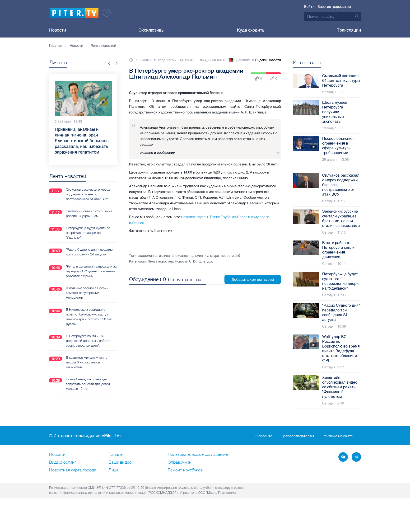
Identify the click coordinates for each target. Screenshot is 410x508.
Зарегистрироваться (334, 7)
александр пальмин (187, 256)
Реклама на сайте (337, 436)
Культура (205, 261)
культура (212, 256)
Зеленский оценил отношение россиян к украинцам (89, 213)
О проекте (263, 436)
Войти (309, 7)
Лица (113, 470)
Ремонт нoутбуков (185, 470)
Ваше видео (119, 462)
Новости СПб (185, 261)
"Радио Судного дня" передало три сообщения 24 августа (89, 251)
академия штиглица (154, 256)
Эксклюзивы (151, 30)
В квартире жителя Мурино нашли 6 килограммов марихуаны (86, 362)
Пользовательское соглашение (198, 454)
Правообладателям (297, 436)
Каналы (115, 454)
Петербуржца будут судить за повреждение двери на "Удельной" (88, 233)
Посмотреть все (185, 279)
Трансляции (349, 30)
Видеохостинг (62, 462)
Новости (57, 30)
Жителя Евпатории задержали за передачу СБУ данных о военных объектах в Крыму (91, 271)
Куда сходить (250, 30)
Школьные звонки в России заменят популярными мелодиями (87, 293)
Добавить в (258, 60)
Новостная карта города (72, 470)
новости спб (230, 256)
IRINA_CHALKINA (211, 60)
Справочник (179, 462)
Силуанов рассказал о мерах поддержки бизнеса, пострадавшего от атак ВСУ (88, 194)
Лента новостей (160, 261)
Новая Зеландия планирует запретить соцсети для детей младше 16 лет (88, 384)
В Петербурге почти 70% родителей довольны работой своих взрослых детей (89, 341)
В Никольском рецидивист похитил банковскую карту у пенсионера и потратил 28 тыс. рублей (89, 316)
